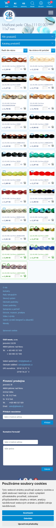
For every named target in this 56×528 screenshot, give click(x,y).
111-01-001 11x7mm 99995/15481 (13, 217)
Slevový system (9, 298)
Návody (6, 323)
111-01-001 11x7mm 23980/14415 (13, 143)
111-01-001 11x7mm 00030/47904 (41, 66)
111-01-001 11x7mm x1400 (39, 236)
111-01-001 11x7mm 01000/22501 (41, 85)
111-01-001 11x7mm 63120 (39, 161)
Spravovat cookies (10, 330)
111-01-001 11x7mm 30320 (11, 161)
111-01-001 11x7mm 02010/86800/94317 (37, 104)
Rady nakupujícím (10, 294)
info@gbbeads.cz (25, 361)
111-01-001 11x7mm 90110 (11, 198)
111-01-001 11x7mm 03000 (11, 124)
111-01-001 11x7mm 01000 (11, 85)
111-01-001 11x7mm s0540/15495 (13, 236)
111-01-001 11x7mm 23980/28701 (41, 143)
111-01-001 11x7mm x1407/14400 (13, 273)
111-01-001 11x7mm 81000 (11, 180)
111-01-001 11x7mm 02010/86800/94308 (9, 104)
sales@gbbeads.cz (25, 364)
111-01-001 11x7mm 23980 (39, 124)
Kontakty (6, 291)
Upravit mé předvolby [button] (28, 524)
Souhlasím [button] (28, 513)
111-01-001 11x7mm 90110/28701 (41, 198)
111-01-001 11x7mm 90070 (39, 180)
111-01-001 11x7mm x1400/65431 (13, 254)
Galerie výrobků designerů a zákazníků (18, 319)
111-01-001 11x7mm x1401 (39, 254)
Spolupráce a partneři (11, 309)
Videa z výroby (9, 316)
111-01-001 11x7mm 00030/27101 (13, 66)
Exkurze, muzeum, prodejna (14, 312)
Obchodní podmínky (10, 301)
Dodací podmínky (9, 305)
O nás (5, 287)
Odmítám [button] (28, 518)
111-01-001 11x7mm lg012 (39, 217)
